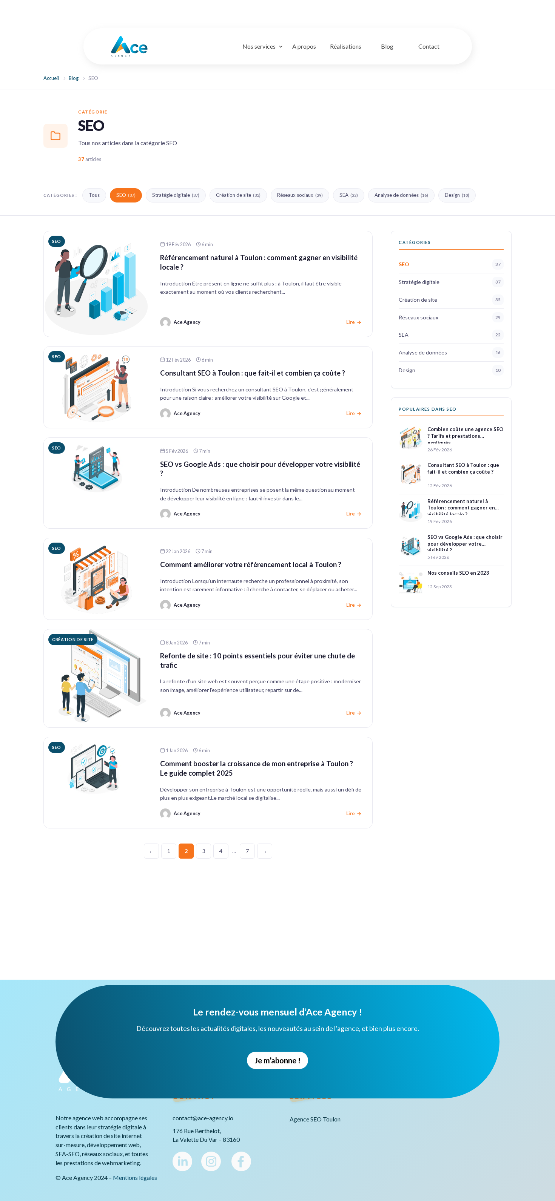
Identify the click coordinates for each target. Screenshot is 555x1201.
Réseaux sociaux (300, 195)
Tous (94, 195)
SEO (126, 195)
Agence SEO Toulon (315, 1120)
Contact (428, 46)
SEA (348, 195)
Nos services (259, 46)
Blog (387, 46)
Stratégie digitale (175, 195)
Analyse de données (401, 195)
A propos (304, 46)
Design (457, 195)
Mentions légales (135, 1177)
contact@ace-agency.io (203, 1117)
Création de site (238, 195)
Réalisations (345, 46)
